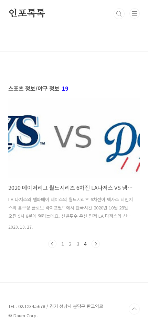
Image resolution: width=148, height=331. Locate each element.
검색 (119, 14)
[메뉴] (134, 13)
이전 (52, 244)
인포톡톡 (26, 14)
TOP (134, 309)
